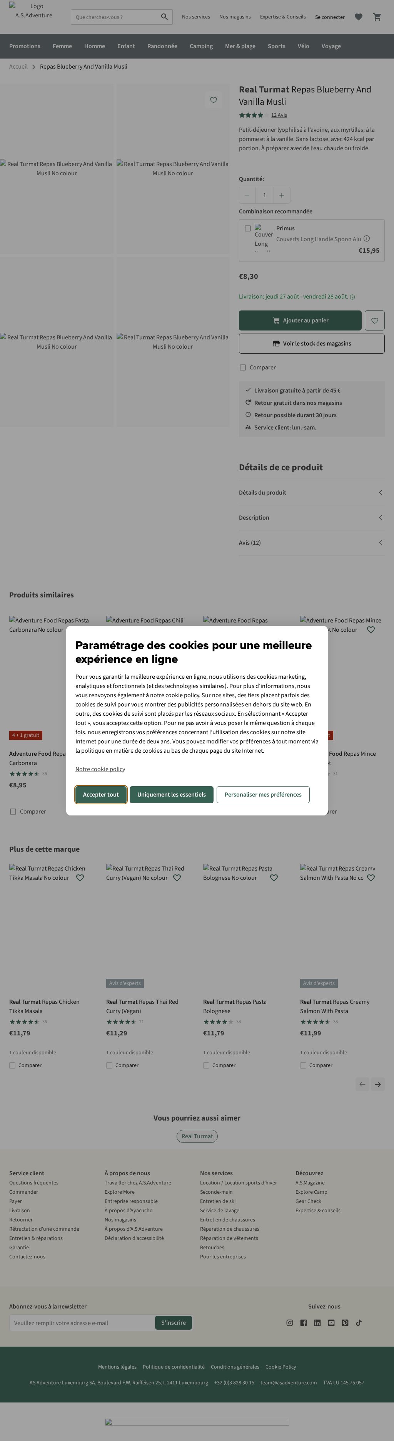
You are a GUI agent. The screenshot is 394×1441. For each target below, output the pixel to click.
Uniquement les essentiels (171, 794)
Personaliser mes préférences (263, 794)
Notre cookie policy (100, 769)
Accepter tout (101, 794)
